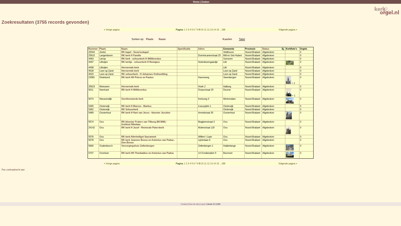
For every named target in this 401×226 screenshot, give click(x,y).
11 (205, 29)
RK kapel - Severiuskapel (135, 52)
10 (202, 29)
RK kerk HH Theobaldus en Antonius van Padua (147, 153)
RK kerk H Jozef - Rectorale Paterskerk (142, 127)
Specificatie (184, 49)
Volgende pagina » (288, 29)
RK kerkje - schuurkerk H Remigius (140, 62)
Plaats (149, 39)
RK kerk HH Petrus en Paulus (137, 77)
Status (265, 49)
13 (211, 29)
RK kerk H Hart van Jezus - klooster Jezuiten (145, 112)
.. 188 (222, 29)
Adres (201, 49)
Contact (184, 204)
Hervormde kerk (130, 67)
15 (217, 29)
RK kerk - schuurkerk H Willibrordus (141, 58)
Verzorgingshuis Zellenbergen (137, 146)
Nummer (93, 49)
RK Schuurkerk (129, 109)
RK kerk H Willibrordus (134, 90)
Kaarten (227, 39)
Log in (203, 204)
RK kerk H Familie (131, 55)
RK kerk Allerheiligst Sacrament (138, 136)
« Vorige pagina (112, 29)
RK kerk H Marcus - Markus (136, 106)
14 (214, 29)
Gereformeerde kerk (132, 99)
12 (208, 29)
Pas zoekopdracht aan (13, 169)
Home (196, 2)
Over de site (194, 204)
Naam (162, 39)
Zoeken (205, 2)
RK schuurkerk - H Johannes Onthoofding (144, 74)
